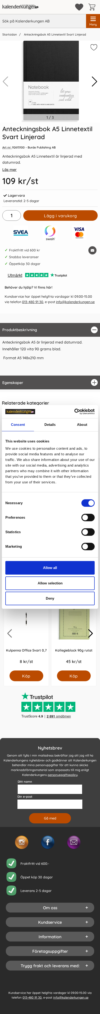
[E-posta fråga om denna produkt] (92, 250)
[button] (94, 81)
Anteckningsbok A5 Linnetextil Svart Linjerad (54, 34)
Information (50, 936)
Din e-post (24, 796)
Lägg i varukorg (60, 215)
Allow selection (50, 583)
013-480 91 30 (32, 302)
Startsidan (9, 34)
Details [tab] (50, 425)
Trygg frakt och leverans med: (50, 965)
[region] (50, 330)
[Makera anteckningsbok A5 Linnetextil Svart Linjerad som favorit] (93, 48)
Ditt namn (25, 781)
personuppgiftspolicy (62, 775)
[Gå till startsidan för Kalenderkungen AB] (20, 7)
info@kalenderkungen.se (75, 302)
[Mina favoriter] (79, 7)
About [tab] (82, 425)
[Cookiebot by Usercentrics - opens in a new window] (74, 412)
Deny (50, 598)
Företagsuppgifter (50, 951)
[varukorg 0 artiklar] (93, 7)
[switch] (88, 517)
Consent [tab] (18, 425)
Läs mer (9, 169)
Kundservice (50, 922)
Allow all (50, 568)
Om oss (50, 907)
